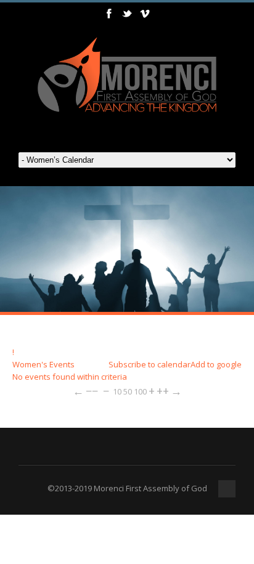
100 (140, 391)
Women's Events (43, 364)
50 (127, 391)
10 (117, 391)
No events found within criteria (69, 376)
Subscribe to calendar (149, 364)
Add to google (216, 364)
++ (163, 390)
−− (92, 390)
